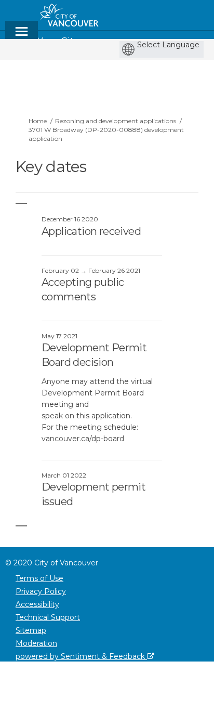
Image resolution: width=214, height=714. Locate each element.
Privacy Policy (41, 591)
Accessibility (37, 604)
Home (38, 121)
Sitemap (31, 630)
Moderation (36, 643)
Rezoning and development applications (115, 121)
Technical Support (48, 617)
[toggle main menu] (21, 36)
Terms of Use (39, 578)
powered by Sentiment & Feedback (81, 656)
